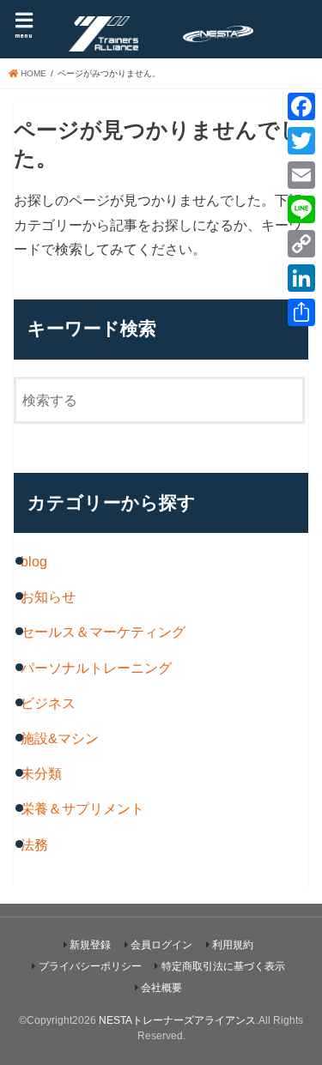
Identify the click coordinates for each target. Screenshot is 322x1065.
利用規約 (232, 945)
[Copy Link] (301, 244)
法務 (34, 844)
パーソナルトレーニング (96, 667)
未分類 (41, 773)
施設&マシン (60, 738)
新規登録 (90, 945)
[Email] (301, 175)
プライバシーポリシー (90, 966)
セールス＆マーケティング (103, 631)
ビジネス (48, 703)
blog (34, 561)
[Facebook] (301, 106)
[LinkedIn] (301, 278)
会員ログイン (161, 945)
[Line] (301, 209)
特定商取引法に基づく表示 (223, 966)
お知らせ (48, 596)
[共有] (301, 312)
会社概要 (161, 988)
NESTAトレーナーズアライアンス (177, 1020)
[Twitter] (301, 141)
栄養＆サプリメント (82, 808)
